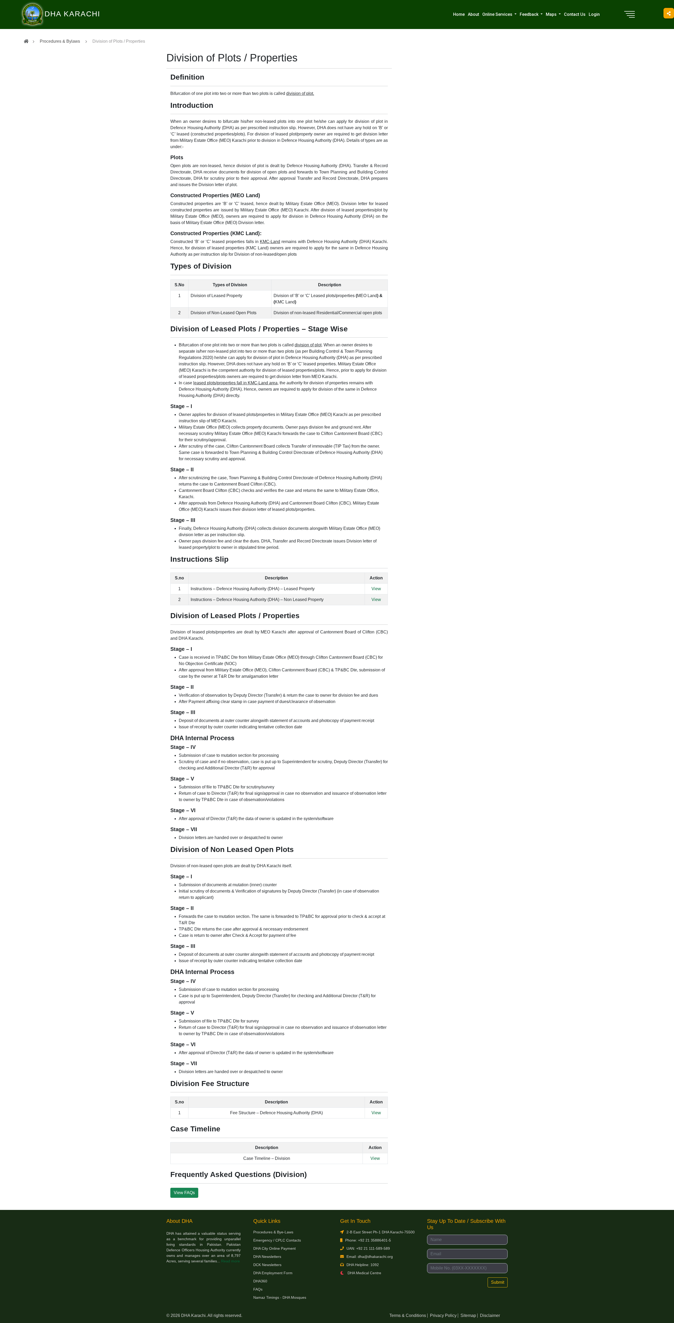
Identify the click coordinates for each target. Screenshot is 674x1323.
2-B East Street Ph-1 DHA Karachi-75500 (380, 1232)
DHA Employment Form (273, 1273)
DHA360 (260, 1281)
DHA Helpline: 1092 (362, 1265)
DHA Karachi (51, 7)
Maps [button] (552, 14)
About (473, 14)
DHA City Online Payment (274, 1248)
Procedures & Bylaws (60, 41)
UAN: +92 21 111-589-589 (368, 1248)
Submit (497, 1282)
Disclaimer (490, 1315)
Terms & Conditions (407, 1315)
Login (594, 14)
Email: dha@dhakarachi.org (369, 1256)
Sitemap (468, 1315)
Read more (230, 1261)
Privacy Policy (443, 1315)
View (376, 589)
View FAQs (184, 1192)
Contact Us (575, 14)
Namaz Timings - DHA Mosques (279, 1297)
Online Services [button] (497, 14)
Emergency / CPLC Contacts (277, 1240)
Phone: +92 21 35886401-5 (368, 1240)
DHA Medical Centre (363, 1273)
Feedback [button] (529, 14)
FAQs (257, 1289)
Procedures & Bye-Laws (273, 1232)
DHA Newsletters (267, 1256)
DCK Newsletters (267, 1265)
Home (459, 14)
